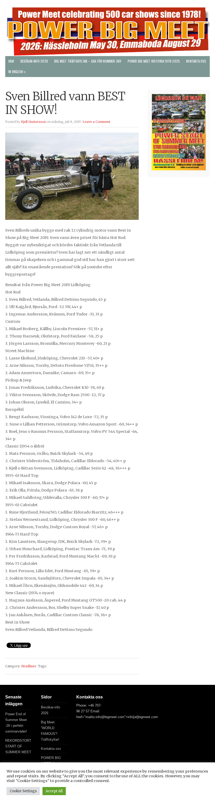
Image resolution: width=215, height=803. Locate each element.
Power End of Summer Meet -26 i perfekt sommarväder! (16, 722)
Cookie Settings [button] (23, 791)
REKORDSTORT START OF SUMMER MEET (18, 746)
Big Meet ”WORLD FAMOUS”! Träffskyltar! (50, 730)
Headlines (28, 666)
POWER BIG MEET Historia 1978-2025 (154, 61)
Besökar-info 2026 (34, 61)
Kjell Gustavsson (33, 122)
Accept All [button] (54, 791)
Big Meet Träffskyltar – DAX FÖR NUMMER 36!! (87, 61)
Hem (11, 61)
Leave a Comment (96, 122)
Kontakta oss (196, 61)
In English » (17, 71)
